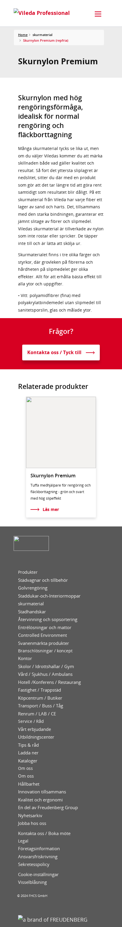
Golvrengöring (32, 588)
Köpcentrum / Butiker (40, 698)
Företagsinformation (39, 848)
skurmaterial (31, 603)
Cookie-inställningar (38, 874)
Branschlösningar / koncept (45, 651)
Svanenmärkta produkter (43, 643)
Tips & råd (28, 745)
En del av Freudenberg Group (48, 807)
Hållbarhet (28, 784)
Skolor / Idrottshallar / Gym (46, 666)
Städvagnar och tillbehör (43, 580)
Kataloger (27, 761)
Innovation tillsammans (42, 792)
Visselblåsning (32, 882)
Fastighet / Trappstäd (39, 690)
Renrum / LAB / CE (37, 714)
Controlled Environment (42, 635)
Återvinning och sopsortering (47, 619)
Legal (23, 841)
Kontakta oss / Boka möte (44, 833)
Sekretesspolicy (33, 864)
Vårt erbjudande (34, 729)
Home (23, 34)
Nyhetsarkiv (30, 815)
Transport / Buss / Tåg (40, 706)
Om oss (25, 768)
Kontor (25, 658)
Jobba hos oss (32, 823)
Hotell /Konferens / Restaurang (49, 682)
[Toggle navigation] (98, 14)
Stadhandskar (32, 612)
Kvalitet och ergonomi (40, 800)
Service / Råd (31, 721)
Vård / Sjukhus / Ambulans (45, 674)
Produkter (28, 572)
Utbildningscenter (36, 737)
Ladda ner (28, 753)
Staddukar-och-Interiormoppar (49, 596)
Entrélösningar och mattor (44, 627)
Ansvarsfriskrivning (37, 856)
